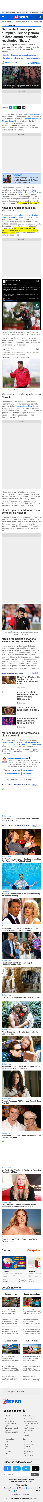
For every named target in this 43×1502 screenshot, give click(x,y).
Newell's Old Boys (28, 770)
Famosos (27, 1446)
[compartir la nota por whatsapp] (15, 107)
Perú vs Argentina (22, 12)
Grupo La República (10, 1488)
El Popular (22, 1488)
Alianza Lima (35, 114)
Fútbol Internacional (9, 25)
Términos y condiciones (25, 1481)
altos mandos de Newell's (25, 406)
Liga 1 (7, 1426)
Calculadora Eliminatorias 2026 (11, 1431)
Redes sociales (29, 1444)
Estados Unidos (29, 1456)
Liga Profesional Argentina (12, 773)
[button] (39, 17)
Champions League (30, 1421)
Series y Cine (28, 1449)
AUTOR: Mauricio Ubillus (18, 758)
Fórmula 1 (8, 1451)
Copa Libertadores (30, 1419)
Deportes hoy (9, 1439)
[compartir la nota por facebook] (10, 107)
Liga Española (28, 1430)
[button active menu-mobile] (3, 17)
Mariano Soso (27, 773)
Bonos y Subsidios (30, 1442)
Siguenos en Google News (24, 107)
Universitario (34, 12)
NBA (6, 1446)
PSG (25, 1433)
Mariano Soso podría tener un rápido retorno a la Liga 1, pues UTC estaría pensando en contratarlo (21, 743)
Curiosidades (28, 1451)
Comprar (22, 1280)
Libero (30, 1488)
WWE (7, 1444)
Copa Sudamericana (31, 1423)
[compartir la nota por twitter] (19, 107)
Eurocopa (27, 1426)
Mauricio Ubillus (11, 62)
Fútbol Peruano (22, 22)
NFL (6, 1453)
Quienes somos (22, 1479)
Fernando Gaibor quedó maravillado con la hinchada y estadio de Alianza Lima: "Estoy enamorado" (25, 180)
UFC (6, 1442)
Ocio (24, 1439)
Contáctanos (13, 1479)
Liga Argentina (29, 1428)
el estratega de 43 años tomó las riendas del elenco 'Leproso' (20, 216)
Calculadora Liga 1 (11, 1428)
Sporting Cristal (10, 1423)
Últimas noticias (7, 22)
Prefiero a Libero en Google (21, 780)
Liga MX (26, 1435)
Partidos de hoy (10, 12)
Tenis (7, 1449)
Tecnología (27, 1453)
